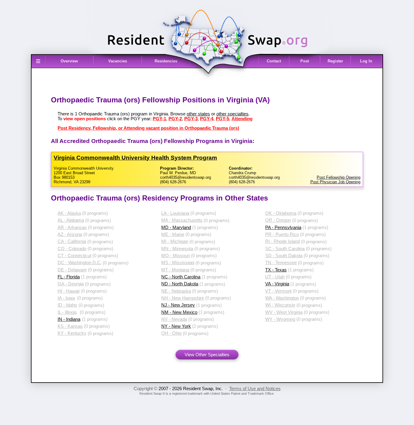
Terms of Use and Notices (255, 388)
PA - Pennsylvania (283, 227)
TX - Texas (276, 269)
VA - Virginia (277, 283)
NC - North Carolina (180, 276)
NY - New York (176, 326)
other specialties (232, 113)
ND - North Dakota (179, 283)
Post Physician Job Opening (335, 182)
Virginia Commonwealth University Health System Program (135, 157)
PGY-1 (159, 118)
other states (198, 113)
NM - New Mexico (179, 312)
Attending (242, 118)
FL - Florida (69, 276)
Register (335, 61)
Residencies (166, 61)
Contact (274, 61)
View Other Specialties (207, 354)
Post (304, 61)
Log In (366, 61)
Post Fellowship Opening (338, 177)
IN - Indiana (69, 319)
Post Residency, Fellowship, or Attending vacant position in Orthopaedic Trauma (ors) (148, 128)
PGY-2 (175, 118)
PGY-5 (222, 118)
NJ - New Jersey (178, 305)
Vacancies (117, 61)
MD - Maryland (176, 227)
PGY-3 (191, 118)
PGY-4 (206, 118)
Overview (69, 61)
